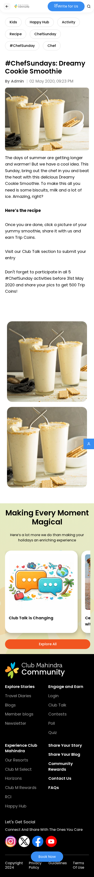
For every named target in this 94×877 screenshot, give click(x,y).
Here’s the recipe (23, 210)
